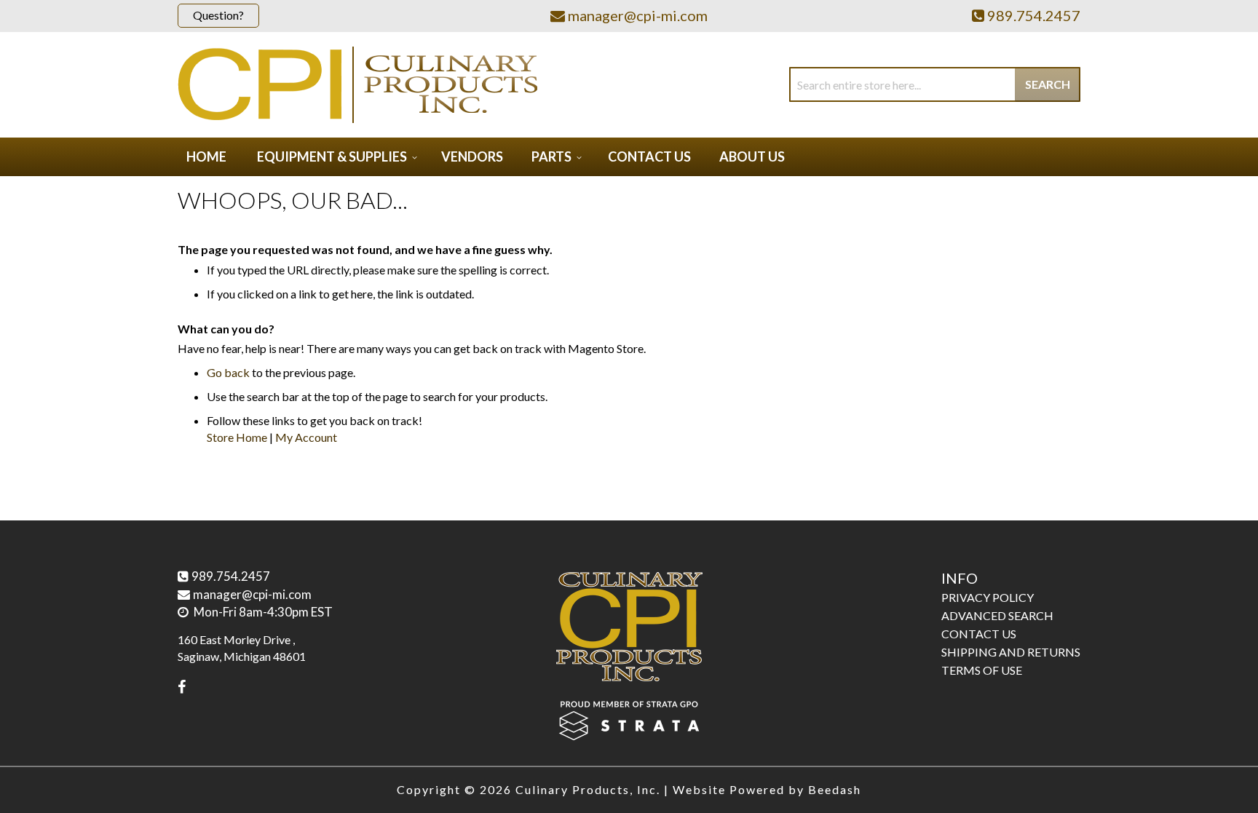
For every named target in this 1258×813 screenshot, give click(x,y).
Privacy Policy (987, 597)
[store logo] (357, 85)
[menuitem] (335, 157)
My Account (306, 437)
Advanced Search (997, 615)
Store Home (237, 437)
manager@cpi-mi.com (252, 594)
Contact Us (978, 634)
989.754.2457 (230, 576)
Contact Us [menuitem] (649, 156)
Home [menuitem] (206, 156)
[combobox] (934, 84)
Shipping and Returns (1010, 652)
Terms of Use (981, 670)
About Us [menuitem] (752, 156)
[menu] (629, 157)
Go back (228, 372)
